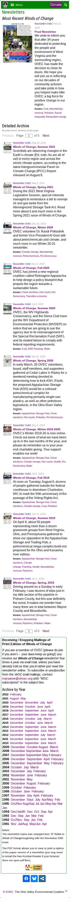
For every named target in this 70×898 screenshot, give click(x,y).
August (14, 698)
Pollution (49, 113)
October (30, 706)
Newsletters (13, 12)
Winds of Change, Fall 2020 (31, 267)
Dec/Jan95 (18, 811)
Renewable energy (56, 116)
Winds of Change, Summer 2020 (34, 308)
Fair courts (45, 292)
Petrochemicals (31, 256)
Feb (57, 799)
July (42, 702)
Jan (4, 807)
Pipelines (28, 570)
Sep (43, 811)
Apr (54, 803)
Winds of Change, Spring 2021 (33, 187)
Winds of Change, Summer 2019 (34, 518)
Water (47, 348)
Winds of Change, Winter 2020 (33, 227)
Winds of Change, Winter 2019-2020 (36, 429)
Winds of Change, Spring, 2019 (33, 582)
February (16, 694)
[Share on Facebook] (26, 878)
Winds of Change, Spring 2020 (33, 360)
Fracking (38, 348)
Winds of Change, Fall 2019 (31, 477)
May (23, 698)
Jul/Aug (23, 824)
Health (57, 461)
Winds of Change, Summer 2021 (34, 146)
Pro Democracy (48, 256)
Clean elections (30, 292)
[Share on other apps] (42, 878)
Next (46, 135)
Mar (60, 803)
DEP (30, 348)
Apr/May (47, 799)
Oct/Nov (16, 803)
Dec (30, 811)
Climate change (30, 252)
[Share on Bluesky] (34, 878)
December (16, 702)
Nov (13, 824)
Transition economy (36, 296)
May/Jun (35, 824)
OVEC (50, 24)
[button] (19, 5)
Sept (30, 799)
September (32, 710)
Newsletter (40, 23)
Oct (36, 811)
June (40, 706)
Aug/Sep (29, 803)
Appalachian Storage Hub (35, 413)
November (31, 702)
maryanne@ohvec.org (17, 678)
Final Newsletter (45, 31)
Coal (45, 108)
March (52, 714)
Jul (37, 803)
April (49, 702)
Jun (42, 803)
